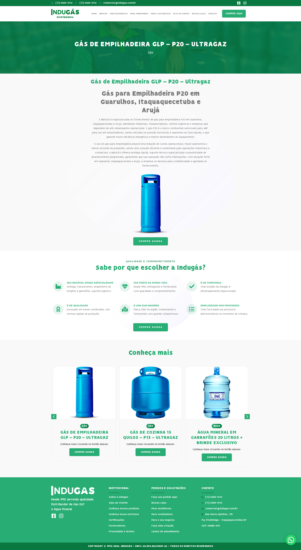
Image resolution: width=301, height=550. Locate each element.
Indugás (103, 14)
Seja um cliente (181, 14)
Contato (212, 14)
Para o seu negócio (161, 14)
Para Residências (119, 14)
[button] (247, 416)
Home (94, 14)
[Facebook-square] (239, 3)
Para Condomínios (139, 14)
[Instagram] (245, 3)
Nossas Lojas (199, 14)
